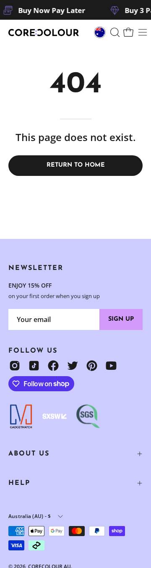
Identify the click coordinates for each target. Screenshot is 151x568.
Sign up (121, 319)
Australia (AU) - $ (29, 516)
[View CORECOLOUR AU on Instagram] (14, 365)
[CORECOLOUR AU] (44, 32)
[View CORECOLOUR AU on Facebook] (53, 365)
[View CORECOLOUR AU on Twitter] (72, 365)
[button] (114, 32)
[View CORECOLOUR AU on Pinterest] (92, 365)
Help (19, 483)
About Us (28, 453)
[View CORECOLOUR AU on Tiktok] (34, 365)
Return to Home (76, 165)
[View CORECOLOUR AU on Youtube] (111, 365)
